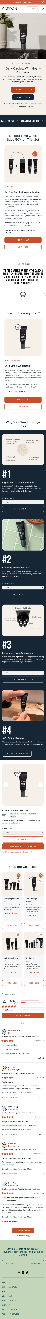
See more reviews (23, 1230)
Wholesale (7, 1296)
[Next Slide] (40, 784)
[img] (19, 1030)
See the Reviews (15, 753)
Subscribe (36, 1263)
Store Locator (9, 1301)
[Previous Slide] (5, 784)
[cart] (42, 8)
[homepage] (14, 8)
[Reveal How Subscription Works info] (31, 852)
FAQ (3, 1292)
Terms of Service (10, 1314)
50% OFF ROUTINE (23, 97)
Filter (24, 1024)
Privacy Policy (9, 1310)
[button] (31, 1000)
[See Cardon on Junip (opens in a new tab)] (28, 1236)
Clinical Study (9, 1287)
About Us (6, 1283)
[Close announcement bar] (43, 2)
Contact (6, 1305)
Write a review (23, 1015)
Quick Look (12, 926)
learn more (23, 247)
